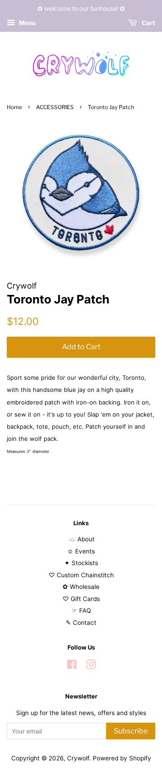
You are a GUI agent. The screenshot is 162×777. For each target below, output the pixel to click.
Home (14, 107)
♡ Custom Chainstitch (81, 575)
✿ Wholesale (81, 586)
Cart (147, 22)
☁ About (81, 539)
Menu (27, 22)
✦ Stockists (81, 562)
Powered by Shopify (122, 758)
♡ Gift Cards (81, 598)
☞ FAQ (81, 610)
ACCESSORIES (55, 107)
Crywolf (78, 758)
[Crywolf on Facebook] (72, 666)
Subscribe (131, 731)
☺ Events (81, 551)
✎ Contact (81, 622)
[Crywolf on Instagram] (91, 666)
